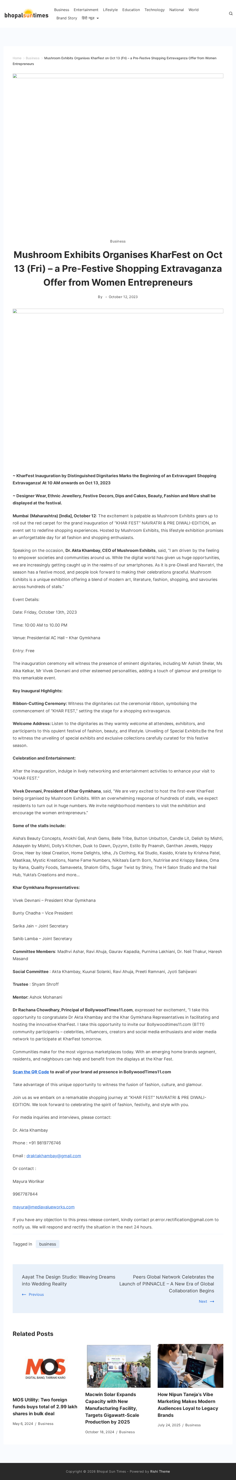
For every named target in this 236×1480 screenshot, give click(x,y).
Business (61, 9)
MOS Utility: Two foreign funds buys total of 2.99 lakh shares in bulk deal (45, 1406)
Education (131, 9)
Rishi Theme (160, 1471)
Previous (36, 1294)
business (47, 1244)
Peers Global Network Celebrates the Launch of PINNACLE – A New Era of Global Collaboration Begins (166, 1284)
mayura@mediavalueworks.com (44, 1207)
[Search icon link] (230, 13)
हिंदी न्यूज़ (88, 18)
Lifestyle (110, 9)
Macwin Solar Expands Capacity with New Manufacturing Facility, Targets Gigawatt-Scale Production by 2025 (112, 1408)
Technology (155, 9)
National (176, 9)
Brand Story (66, 18)
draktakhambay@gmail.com (54, 1155)
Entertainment (86, 9)
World (194, 9)
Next (203, 1301)
